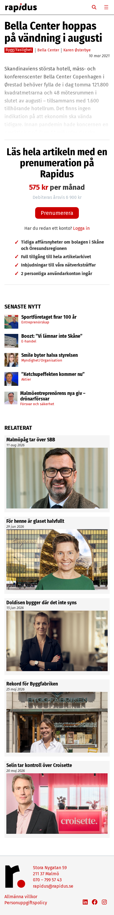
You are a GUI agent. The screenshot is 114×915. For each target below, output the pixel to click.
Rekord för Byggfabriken (32, 684)
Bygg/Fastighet (19, 50)
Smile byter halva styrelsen (49, 355)
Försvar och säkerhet (37, 404)
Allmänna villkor (20, 896)
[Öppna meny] (106, 7)
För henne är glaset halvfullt (35, 521)
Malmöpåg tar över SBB (30, 440)
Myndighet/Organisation (41, 360)
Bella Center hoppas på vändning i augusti (53, 32)
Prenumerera (57, 213)
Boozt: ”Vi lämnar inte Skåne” (51, 336)
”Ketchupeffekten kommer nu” (53, 374)
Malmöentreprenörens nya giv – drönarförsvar (53, 396)
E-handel (28, 341)
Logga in (81, 228)
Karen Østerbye (77, 50)
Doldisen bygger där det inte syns (41, 603)
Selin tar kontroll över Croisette (39, 765)
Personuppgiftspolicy (25, 902)
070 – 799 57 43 (47, 879)
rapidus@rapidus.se (53, 886)
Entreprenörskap (35, 322)
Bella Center (48, 50)
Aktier (26, 379)
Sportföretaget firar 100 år (49, 317)
